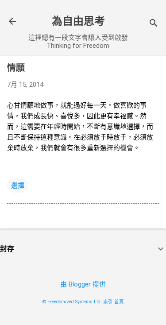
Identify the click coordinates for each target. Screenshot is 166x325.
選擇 (17, 186)
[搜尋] (153, 24)
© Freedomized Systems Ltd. (72, 302)
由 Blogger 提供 (83, 284)
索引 (108, 302)
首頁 (119, 302)
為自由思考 (78, 21)
